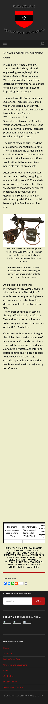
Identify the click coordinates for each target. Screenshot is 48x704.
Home (6, 648)
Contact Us (8, 676)
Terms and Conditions (13, 687)
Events (6, 670)
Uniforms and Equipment (15, 665)
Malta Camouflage (11, 659)
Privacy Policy (10, 682)
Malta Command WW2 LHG (25, 696)
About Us (7, 654)
